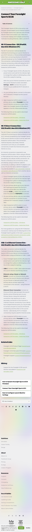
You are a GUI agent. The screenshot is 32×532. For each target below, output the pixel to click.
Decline (28, 528)
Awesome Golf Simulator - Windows (14, 117)
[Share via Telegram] (16, 409)
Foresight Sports (18, 7)
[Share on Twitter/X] (25, 406)
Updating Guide (6, 499)
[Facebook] (8, 515)
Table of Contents (7, 23)
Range (3, 447)
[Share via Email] (9, 406)
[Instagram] (16, 515)
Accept (21, 528)
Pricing (3, 462)
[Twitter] (12, 515)
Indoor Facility (5, 444)
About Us (4, 456)
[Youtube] (19, 515)
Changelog (4, 482)
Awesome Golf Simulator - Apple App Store (16, 120)
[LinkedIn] (23, 515)
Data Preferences (6, 488)
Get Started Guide (6, 496)
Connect (3, 479)
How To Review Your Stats (9, 505)
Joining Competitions (7, 502)
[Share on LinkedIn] (22, 406)
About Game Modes (7, 508)
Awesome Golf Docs (6, 7)
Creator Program (6, 467)
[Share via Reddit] (12, 406)
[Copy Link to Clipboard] (6, 406)
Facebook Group (6, 459)
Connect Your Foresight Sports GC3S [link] (10, 9)
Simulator (4, 441)
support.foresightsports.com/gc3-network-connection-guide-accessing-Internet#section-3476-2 (16, 235)
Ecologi (3, 465)
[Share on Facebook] (19, 406)
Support (3, 476)
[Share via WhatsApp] (16, 406)
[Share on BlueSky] (29, 406)
